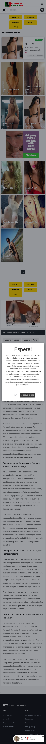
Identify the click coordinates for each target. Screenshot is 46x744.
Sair (15, 395)
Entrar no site (28, 395)
